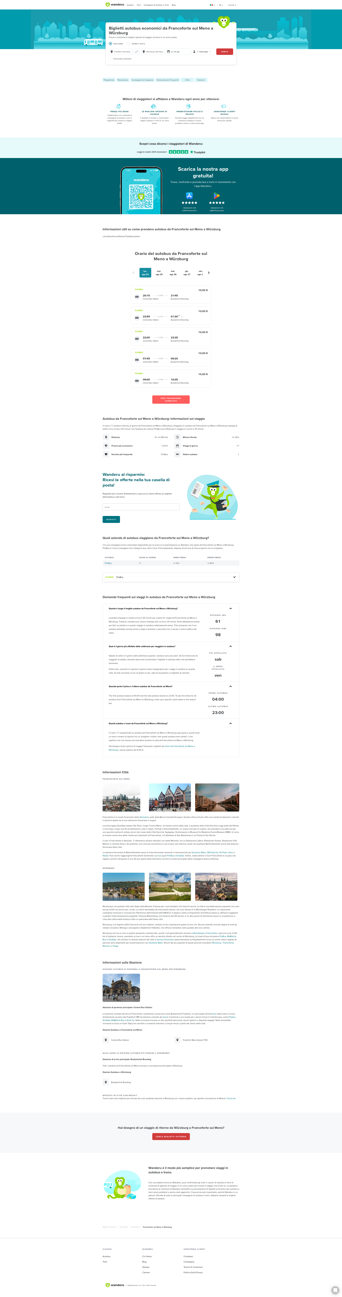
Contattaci (188, 1256)
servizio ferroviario (165, 939)
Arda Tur (130, 1020)
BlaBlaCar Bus (117, 1020)
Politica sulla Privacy (193, 1272)
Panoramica (122, 80)
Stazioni (201, 80)
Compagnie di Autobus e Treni (156, 5)
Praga (115, 946)
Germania (144, 817)
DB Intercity (212, 852)
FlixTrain (223, 852)
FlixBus (108, 563)
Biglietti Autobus (109, 1227)
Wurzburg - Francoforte (223, 942)
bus (160, 855)
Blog (174, 5)
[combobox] (120, 52)
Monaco (106, 946)
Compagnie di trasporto (142, 80)
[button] (212, 5)
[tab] (118, 45)
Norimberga (198, 933)
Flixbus (232, 1017)
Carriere (146, 1272)
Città (187, 80)
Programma (109, 80)
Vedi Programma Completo (171, 399)
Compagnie (189, 1261)
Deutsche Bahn (199, 852)
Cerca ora (231, 1098)
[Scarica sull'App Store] (189, 195)
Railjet (105, 855)
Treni (139, 5)
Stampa (145, 1267)
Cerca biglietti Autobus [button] (171, 1136)
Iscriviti (111, 519)
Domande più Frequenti (168, 80)
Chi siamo (147, 1256)
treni (165, 1017)
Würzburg (135, 1227)
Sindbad (180, 855)
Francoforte (211, 933)
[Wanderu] (115, 4)
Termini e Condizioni (193, 1267)
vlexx (230, 852)
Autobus (130, 5)
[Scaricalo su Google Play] (217, 195)
